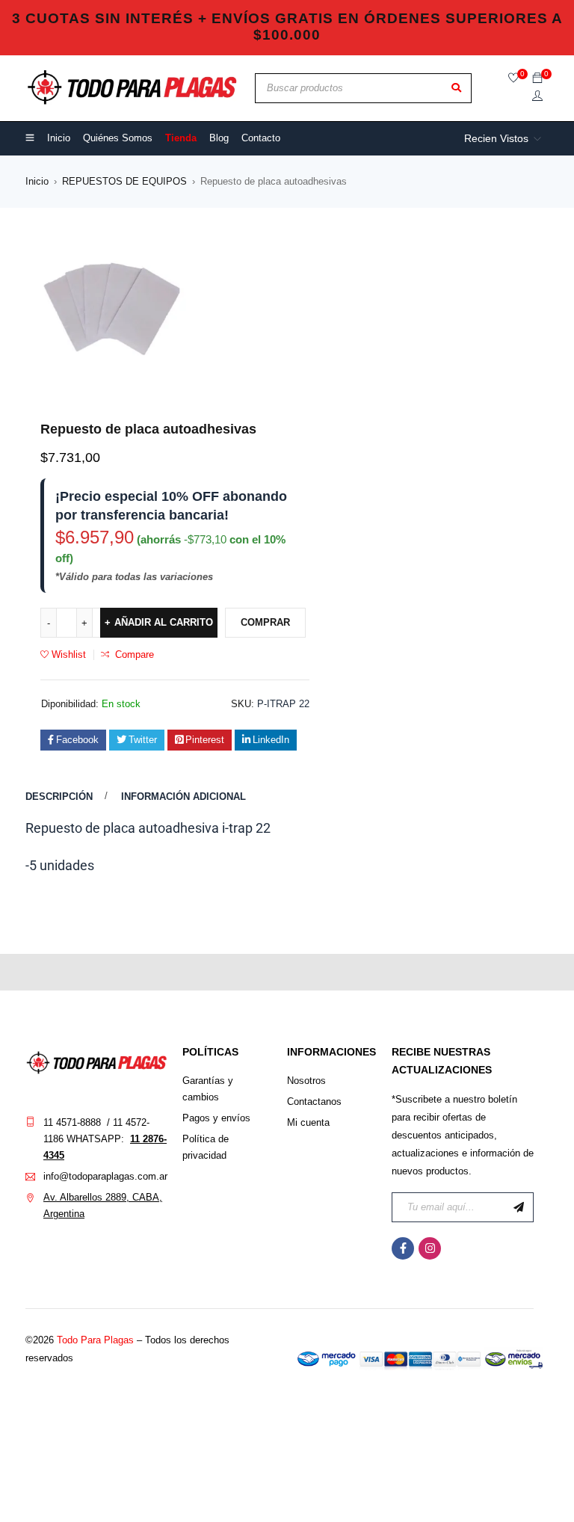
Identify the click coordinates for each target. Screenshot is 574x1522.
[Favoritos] (513, 78)
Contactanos (314, 1101)
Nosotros (306, 1080)
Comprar (265, 622)
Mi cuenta (308, 1122)
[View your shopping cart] (537, 78)
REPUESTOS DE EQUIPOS (124, 181)
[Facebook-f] (403, 1248)
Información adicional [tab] (183, 796)
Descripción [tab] (59, 796)
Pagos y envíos (216, 1118)
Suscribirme (519, 1207)
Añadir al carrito (163, 622)
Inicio (37, 181)
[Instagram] (430, 1248)
